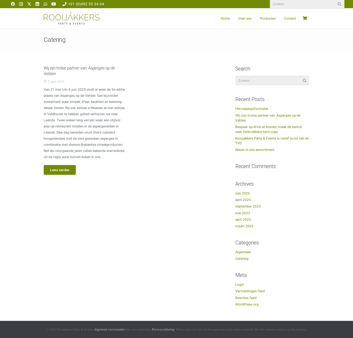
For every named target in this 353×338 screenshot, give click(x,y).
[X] (29, 4)
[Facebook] (13, 4)
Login (239, 284)
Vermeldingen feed (250, 291)
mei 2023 (242, 213)
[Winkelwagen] (304, 18)
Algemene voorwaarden (109, 329)
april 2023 (243, 220)
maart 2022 (244, 226)
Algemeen (243, 252)
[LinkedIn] (37, 4)
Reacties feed (246, 298)
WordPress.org (247, 304)
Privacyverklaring (163, 329)
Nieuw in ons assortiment (254, 150)
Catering (241, 259)
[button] (255, 18)
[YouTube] (54, 4)
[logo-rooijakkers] (71, 18)
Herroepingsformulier (251, 109)
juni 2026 (242, 193)
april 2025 (243, 200)
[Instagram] (21, 4)
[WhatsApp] (45, 4)
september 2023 (248, 206)
